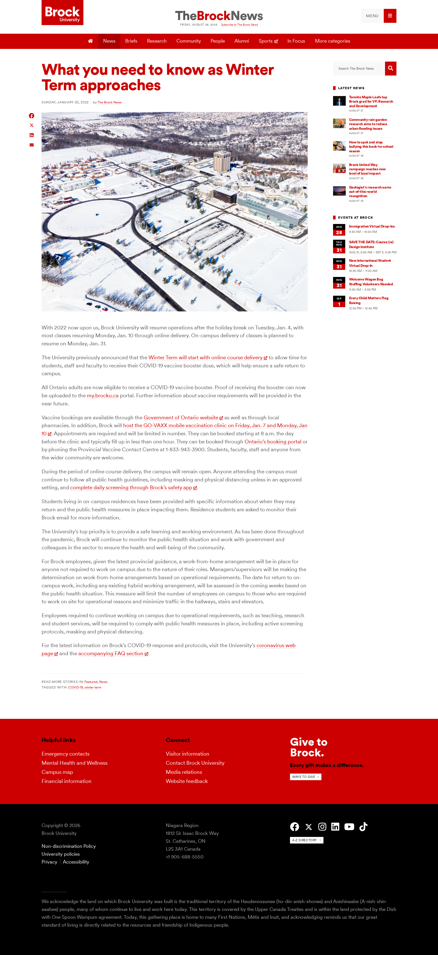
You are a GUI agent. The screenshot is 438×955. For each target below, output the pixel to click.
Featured (91, 682)
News (109, 41)
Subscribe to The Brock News (239, 24)
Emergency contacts (65, 754)
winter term (93, 687)
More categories (332, 41)
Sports (266, 41)
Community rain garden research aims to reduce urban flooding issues (368, 124)
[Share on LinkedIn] (32, 134)
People (218, 41)
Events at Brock (355, 217)
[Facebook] (294, 826)
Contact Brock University (195, 763)
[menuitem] (378, 16)
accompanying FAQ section (110, 653)
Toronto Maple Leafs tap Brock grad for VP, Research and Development (371, 101)
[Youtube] (349, 826)
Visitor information (187, 754)
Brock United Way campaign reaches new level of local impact (367, 169)
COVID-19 (75, 687)
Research (157, 41)
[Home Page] (91, 41)
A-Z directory (304, 840)
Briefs (131, 41)
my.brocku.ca (103, 395)
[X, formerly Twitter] (308, 827)
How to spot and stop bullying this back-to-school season (371, 146)
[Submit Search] (390, 69)
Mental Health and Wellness (74, 763)
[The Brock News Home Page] (219, 16)
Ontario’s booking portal (273, 441)
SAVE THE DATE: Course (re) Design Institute (371, 244)
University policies (61, 854)
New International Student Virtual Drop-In (370, 263)
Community (188, 41)
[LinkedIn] (335, 826)
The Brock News (110, 102)
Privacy (49, 862)
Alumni (241, 41)
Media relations (184, 772)
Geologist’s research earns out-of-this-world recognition (370, 191)
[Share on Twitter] (31, 125)
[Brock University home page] (62, 13)
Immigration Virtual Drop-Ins (372, 226)
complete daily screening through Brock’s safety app (131, 487)
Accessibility (76, 862)
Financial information (67, 781)
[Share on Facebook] (32, 115)
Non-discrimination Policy (69, 846)
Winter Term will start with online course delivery (206, 357)
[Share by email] (32, 144)
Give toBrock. (308, 747)
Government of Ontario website (181, 417)
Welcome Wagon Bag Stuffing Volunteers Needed (371, 281)
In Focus (296, 41)
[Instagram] (322, 826)
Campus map (57, 772)
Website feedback (187, 781)
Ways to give (303, 777)
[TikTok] (363, 826)
